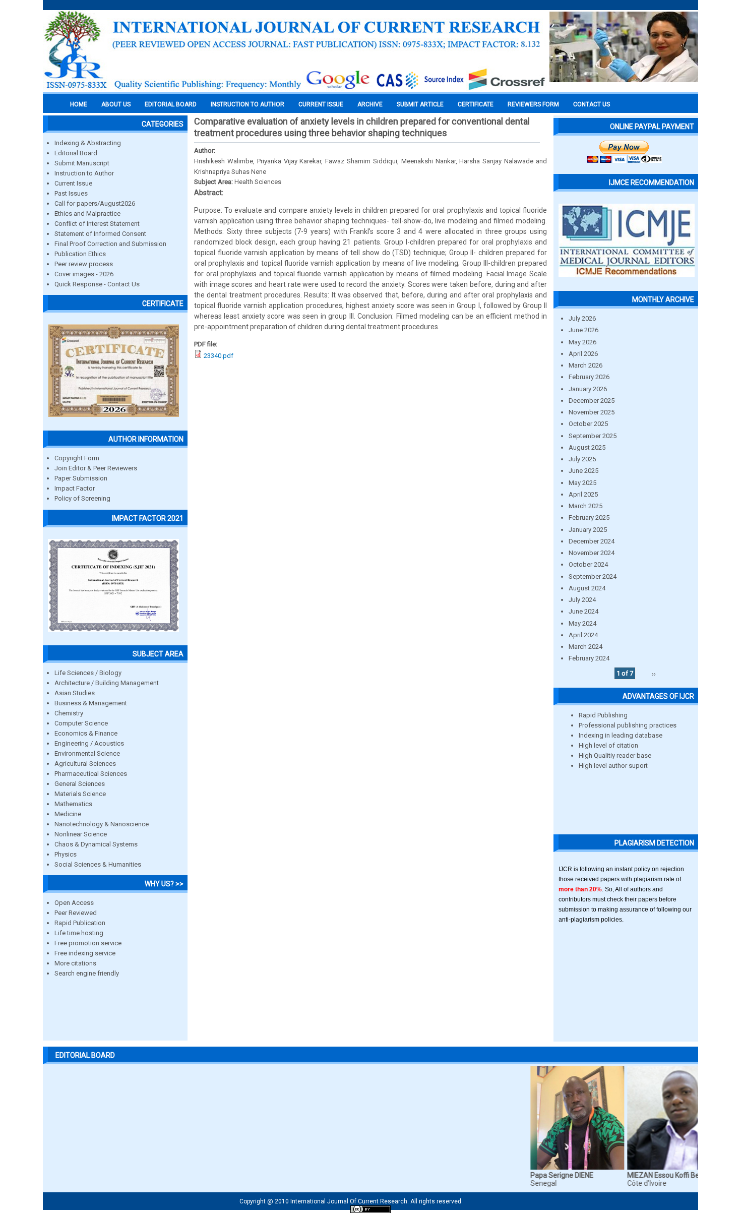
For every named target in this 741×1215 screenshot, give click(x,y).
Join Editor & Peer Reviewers (95, 468)
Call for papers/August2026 (94, 203)
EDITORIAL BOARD (171, 104)
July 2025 (582, 459)
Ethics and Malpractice (87, 213)
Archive (370, 104)
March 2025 (585, 506)
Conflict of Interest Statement (97, 223)
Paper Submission (80, 478)
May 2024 (582, 623)
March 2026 (585, 365)
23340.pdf (218, 355)
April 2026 (583, 353)
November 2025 (591, 412)
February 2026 (589, 377)
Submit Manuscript (81, 163)
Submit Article (420, 104)
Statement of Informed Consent (100, 233)
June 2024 (583, 611)
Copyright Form (76, 458)
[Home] (295, 89)
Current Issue (320, 104)
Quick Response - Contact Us (97, 284)
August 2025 (587, 447)
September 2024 (592, 576)
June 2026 (583, 330)
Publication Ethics (80, 254)
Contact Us (591, 104)
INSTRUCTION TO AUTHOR (247, 104)
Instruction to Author (84, 173)
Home (78, 104)
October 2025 (588, 424)
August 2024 (587, 588)
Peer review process (83, 264)
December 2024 (591, 541)
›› (654, 673)
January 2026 (588, 389)
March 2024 (585, 646)
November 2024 (591, 553)
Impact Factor (74, 488)
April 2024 (583, 635)
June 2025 (583, 470)
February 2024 (589, 658)
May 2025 (582, 483)
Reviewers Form (533, 104)
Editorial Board (75, 153)
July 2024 (582, 599)
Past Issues (71, 193)
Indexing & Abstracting (87, 143)
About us (116, 104)
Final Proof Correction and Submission (110, 244)
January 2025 (588, 529)
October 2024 (588, 564)
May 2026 (582, 342)
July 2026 (582, 318)
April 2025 (583, 494)
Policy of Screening (82, 498)
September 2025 (592, 436)
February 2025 (589, 517)
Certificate (475, 104)
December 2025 (591, 400)
